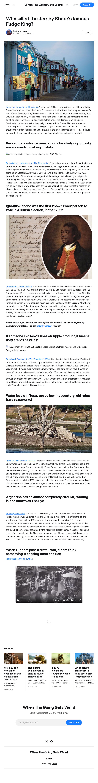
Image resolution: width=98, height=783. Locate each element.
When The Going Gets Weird (44, 4)
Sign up (49, 758)
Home (6, 5)
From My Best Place (15, 513)
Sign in (75, 5)
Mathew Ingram (20, 31)
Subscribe (87, 5)
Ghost (54, 764)
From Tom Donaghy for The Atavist (22, 107)
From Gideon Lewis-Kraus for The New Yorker (27, 163)
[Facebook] (51, 741)
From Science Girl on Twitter (19, 559)
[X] (46, 741)
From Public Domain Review (19, 287)
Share (86, 32)
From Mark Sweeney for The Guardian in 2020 (28, 359)
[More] (14, 5)
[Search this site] (67, 5)
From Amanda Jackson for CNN (20, 461)
